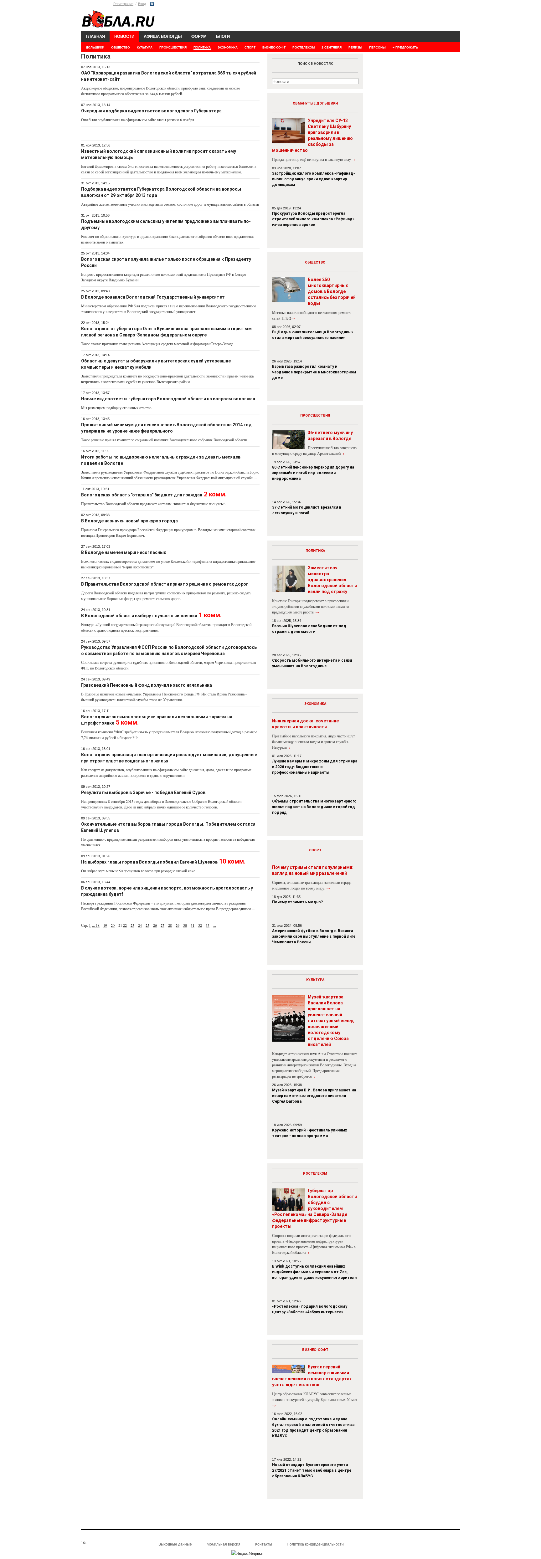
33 (207, 925)
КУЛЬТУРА (144, 47)
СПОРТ (250, 47)
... (94, 925)
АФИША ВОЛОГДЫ (163, 36)
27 (162, 925)
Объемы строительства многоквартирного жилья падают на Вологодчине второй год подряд (314, 807)
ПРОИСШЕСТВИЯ (173, 47)
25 (147, 925)
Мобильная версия (223, 1544)
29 (177, 925)
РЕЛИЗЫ (355, 47)
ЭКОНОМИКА (228, 47)
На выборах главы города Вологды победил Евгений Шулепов (149, 861)
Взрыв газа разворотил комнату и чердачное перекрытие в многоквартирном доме (314, 372)
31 (192, 925)
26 (155, 925)
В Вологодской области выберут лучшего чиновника (139, 615)
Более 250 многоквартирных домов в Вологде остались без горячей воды (332, 291)
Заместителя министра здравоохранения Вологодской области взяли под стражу (332, 579)
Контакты (263, 1544)
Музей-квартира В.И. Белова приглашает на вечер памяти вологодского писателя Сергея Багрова (314, 1096)
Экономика (315, 704)
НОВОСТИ (124, 36)
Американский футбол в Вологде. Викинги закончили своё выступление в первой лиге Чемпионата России (313, 936)
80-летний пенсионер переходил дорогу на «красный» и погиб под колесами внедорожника (313, 473)
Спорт (315, 850)
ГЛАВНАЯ (95, 36)
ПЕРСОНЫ (377, 47)
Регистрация (123, 4)
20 (113, 925)
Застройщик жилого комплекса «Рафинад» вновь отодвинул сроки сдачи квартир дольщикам (313, 179)
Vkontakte (152, 4)
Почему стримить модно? (297, 902)
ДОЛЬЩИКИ (95, 47)
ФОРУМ (199, 36)
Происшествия (315, 415)
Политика (315, 551)
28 (170, 925)
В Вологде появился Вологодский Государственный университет (153, 297)
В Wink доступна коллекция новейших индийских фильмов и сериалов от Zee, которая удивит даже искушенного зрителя (314, 1272)
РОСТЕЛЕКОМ (303, 47)
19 (105, 925)
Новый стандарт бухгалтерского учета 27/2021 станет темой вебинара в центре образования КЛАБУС (311, 1470)
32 (200, 925)
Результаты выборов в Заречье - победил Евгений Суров (143, 792)
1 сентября (332, 47)
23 (132, 925)
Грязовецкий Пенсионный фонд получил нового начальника (146, 685)
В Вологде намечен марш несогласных (123, 552)
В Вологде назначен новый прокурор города (129, 520)
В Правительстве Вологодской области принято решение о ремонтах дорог (164, 584)
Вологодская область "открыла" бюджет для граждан (141, 494)
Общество (315, 262)
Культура (315, 980)
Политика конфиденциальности (315, 1544)
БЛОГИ (223, 36)
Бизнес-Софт (315, 1350)
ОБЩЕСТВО (120, 47)
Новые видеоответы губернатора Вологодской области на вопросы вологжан (168, 398)
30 (185, 925)
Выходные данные (175, 1544)
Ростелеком (315, 1174)
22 (125, 925)
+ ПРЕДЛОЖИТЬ (405, 47)
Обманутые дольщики (315, 103)
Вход (142, 4)
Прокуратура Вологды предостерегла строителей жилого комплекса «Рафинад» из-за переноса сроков (313, 219)
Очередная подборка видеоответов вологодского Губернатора (151, 110)
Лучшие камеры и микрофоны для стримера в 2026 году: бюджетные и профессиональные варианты (314, 767)
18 (98, 925)
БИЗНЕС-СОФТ (274, 47)
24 (140, 925)
